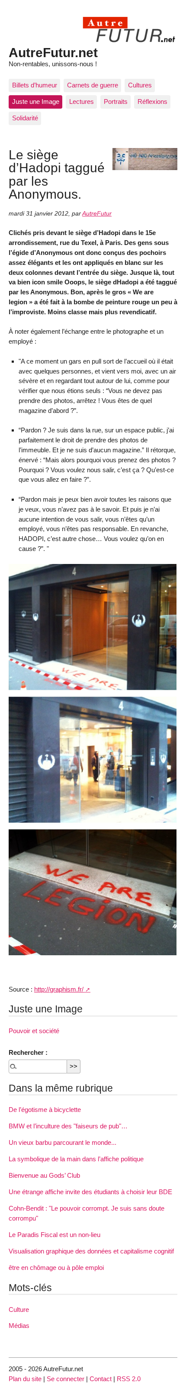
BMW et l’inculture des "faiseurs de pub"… (68, 1126)
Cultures (140, 85)
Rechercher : (28, 1052)
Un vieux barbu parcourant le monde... (62, 1142)
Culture (19, 1309)
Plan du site (25, 1378)
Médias (19, 1325)
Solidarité (25, 118)
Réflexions (152, 101)
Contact (101, 1378)
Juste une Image (35, 101)
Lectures (81, 101)
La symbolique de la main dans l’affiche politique (76, 1159)
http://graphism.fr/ (58, 989)
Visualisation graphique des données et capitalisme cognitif (91, 1251)
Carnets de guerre (92, 85)
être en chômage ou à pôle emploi (56, 1267)
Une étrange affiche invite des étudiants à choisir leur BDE (90, 1191)
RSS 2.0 (129, 1378)
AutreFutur (97, 213)
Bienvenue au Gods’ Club (44, 1175)
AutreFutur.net (53, 52)
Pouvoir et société (34, 1030)
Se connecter (65, 1378)
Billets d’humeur (34, 85)
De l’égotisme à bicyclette (45, 1109)
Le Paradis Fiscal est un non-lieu (54, 1234)
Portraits (116, 101)
